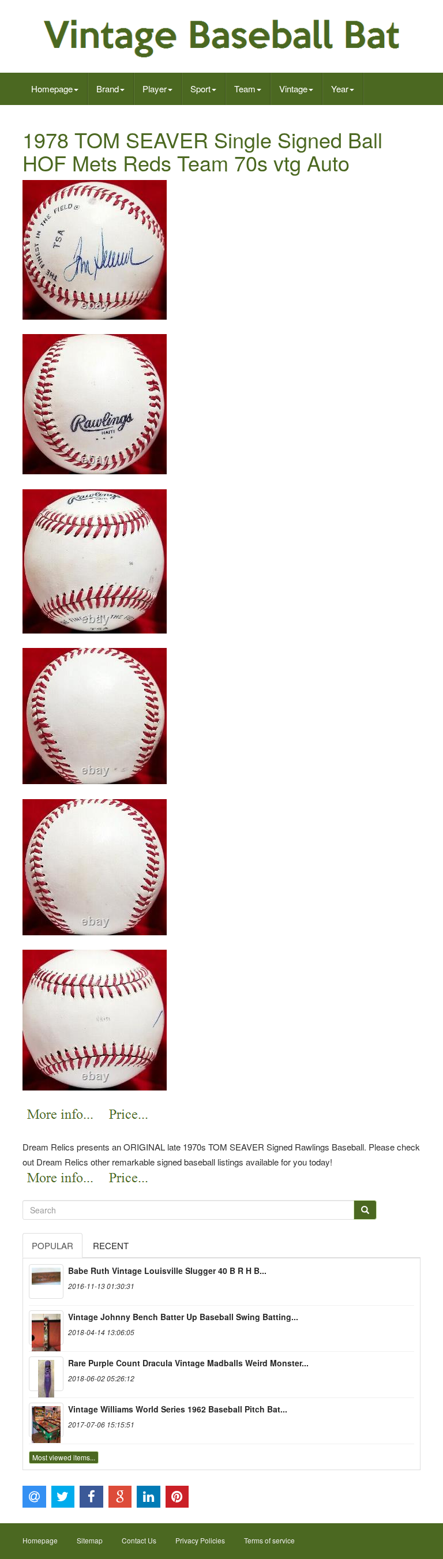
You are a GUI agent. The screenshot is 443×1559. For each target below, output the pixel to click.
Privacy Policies (200, 1540)
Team (245, 89)
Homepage (52, 89)
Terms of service (269, 1540)
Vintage (293, 89)
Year (339, 89)
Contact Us (139, 1540)
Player (154, 89)
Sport (200, 89)
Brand (107, 89)
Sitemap (90, 1540)
